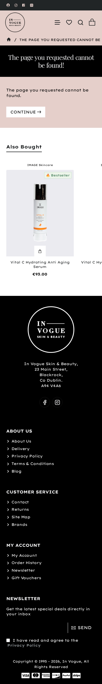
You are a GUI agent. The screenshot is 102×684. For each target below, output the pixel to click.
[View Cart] (92, 22)
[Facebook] (44, 402)
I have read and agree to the (42, 643)
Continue (23, 112)
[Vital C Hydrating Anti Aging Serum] (40, 213)
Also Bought (24, 147)
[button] (40, 251)
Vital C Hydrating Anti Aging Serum (40, 264)
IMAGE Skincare (40, 165)
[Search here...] (80, 22)
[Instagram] (57, 402)
